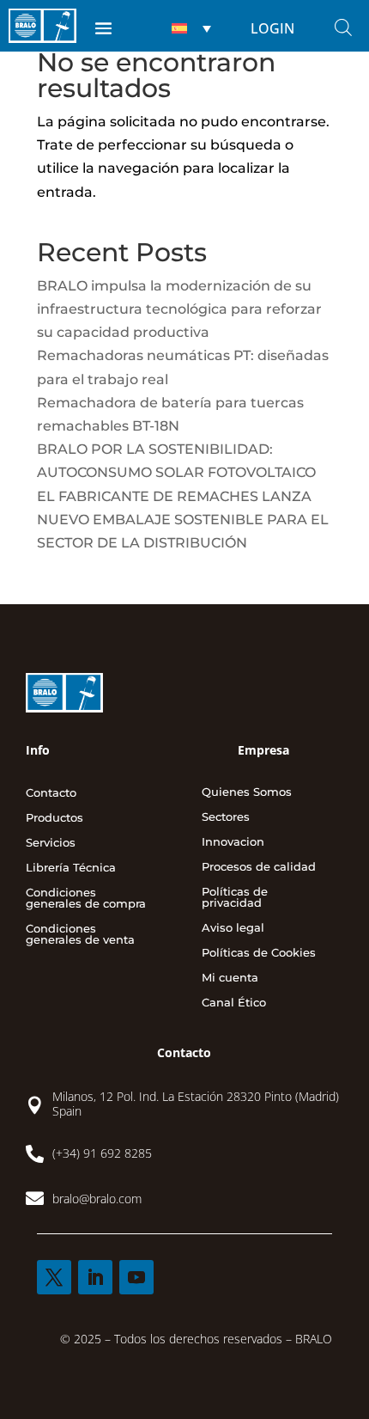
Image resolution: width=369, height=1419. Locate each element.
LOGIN (272, 28)
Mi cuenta (230, 978)
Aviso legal (233, 928)
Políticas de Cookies (259, 953)
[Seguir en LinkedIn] (95, 1277)
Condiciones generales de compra (86, 898)
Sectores (226, 817)
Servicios (51, 843)
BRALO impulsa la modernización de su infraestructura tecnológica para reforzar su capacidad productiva (179, 309)
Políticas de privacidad (235, 897)
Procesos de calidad (259, 867)
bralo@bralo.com (97, 1198)
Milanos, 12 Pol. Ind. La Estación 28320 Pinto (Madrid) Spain (195, 1103)
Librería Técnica (71, 868)
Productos (54, 818)
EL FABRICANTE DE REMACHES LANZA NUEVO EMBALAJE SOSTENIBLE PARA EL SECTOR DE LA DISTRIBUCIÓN (183, 519)
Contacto (51, 793)
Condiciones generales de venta (80, 934)
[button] (189, 28)
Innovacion (233, 842)
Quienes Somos (247, 792)
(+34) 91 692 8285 (102, 1153)
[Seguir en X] (54, 1277)
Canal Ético (234, 1003)
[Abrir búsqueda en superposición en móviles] (343, 27)
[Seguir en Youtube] (136, 1277)
